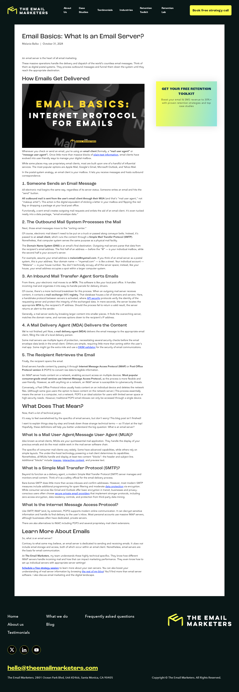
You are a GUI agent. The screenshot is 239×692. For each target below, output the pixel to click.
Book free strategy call (211, 10)
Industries (126, 10)
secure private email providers (72, 493)
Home (13, 616)
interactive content (73, 460)
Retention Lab (168, 10)
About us (16, 624)
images (57, 460)
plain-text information (105, 154)
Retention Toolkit (146, 10)
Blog (50, 624)
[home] (28, 10)
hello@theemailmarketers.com (53, 668)
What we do (57, 616)
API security (93, 298)
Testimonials (105, 10)
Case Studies (83, 10)
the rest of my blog (93, 571)
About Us (67, 10)
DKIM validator (87, 347)
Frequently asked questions (109, 616)
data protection (114, 486)
